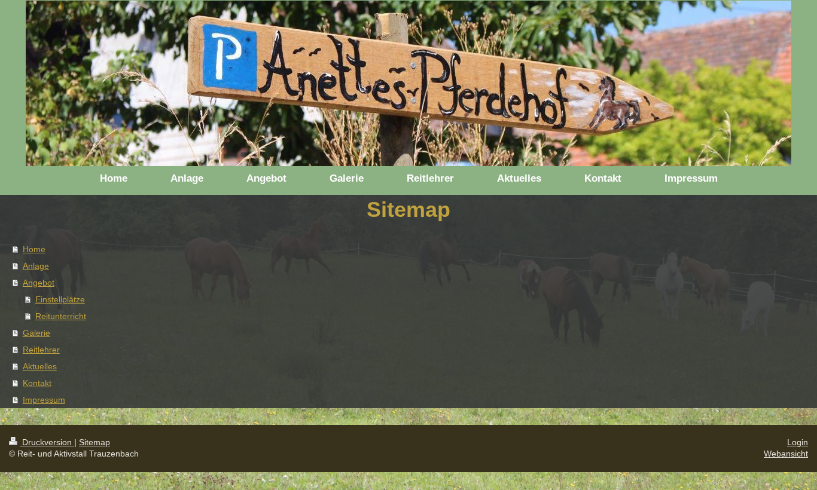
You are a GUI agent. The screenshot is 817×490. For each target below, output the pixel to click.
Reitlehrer (41, 349)
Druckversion (47, 442)
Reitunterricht (60, 316)
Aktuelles (40, 366)
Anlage (36, 266)
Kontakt (37, 383)
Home (34, 249)
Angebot (38, 282)
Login (797, 442)
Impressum (44, 400)
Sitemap (94, 442)
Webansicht (786, 453)
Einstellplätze (60, 299)
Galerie (36, 333)
